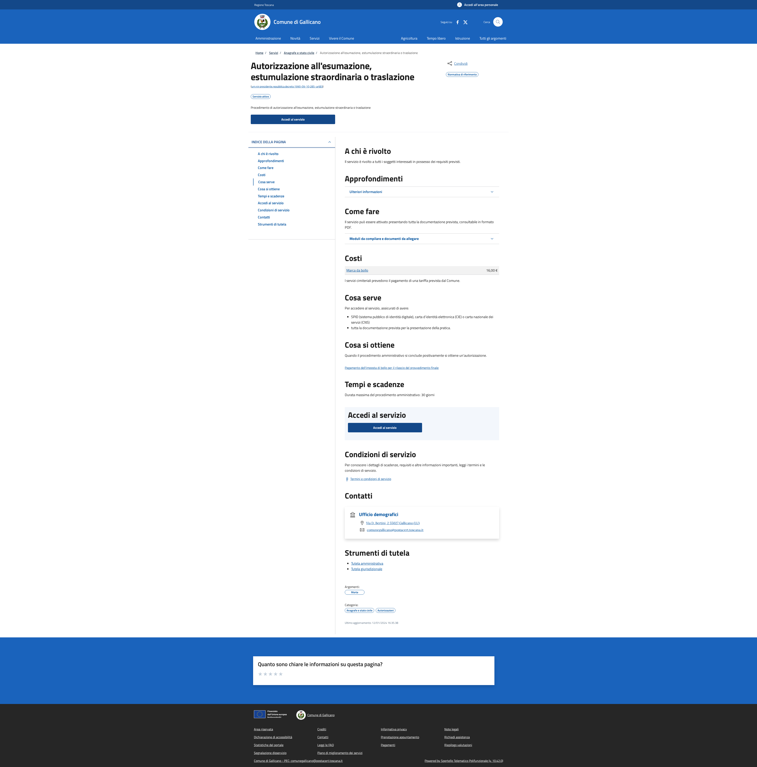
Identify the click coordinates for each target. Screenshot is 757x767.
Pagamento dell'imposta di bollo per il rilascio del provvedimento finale (392, 367)
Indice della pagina (269, 142)
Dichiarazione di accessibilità (273, 737)
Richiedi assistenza (457, 737)
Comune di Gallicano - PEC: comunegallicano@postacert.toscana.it (298, 760)
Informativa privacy (394, 729)
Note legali (451, 729)
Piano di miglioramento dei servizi (340, 752)
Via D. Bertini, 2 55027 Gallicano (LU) (393, 523)
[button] (477, 4)
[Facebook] (456, 21)
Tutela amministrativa (367, 563)
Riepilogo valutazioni (458, 745)
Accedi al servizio (293, 119)
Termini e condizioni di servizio (370, 478)
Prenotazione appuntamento (400, 737)
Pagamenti (388, 745)
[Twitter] (464, 21)
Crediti (321, 729)
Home (259, 52)
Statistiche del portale (268, 745)
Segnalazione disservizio (270, 752)
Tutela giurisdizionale (366, 569)
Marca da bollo (357, 270)
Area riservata (263, 729)
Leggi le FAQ (325, 745)
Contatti (322, 737)
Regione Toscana (264, 5)
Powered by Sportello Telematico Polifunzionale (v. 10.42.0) (464, 760)
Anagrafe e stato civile (299, 52)
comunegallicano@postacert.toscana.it (395, 530)
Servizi (273, 52)
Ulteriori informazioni (366, 191)
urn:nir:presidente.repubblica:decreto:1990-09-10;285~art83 (287, 86)
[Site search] (498, 22)
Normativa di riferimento (462, 73)
